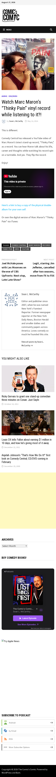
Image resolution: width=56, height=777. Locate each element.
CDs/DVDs (13, 96)
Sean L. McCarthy (16, 121)
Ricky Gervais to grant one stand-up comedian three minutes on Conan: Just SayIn (26, 398)
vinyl (17, 249)
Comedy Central (19, 245)
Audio (4, 96)
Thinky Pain (7, 249)
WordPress (7, 772)
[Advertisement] (28, 500)
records (46, 245)
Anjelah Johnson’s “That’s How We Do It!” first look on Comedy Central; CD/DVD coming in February (26, 459)
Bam (18, 772)
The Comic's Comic (27, 769)
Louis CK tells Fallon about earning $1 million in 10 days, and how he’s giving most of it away (27, 441)
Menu (9, 29)
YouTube (25, 249)
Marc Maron (34, 245)
